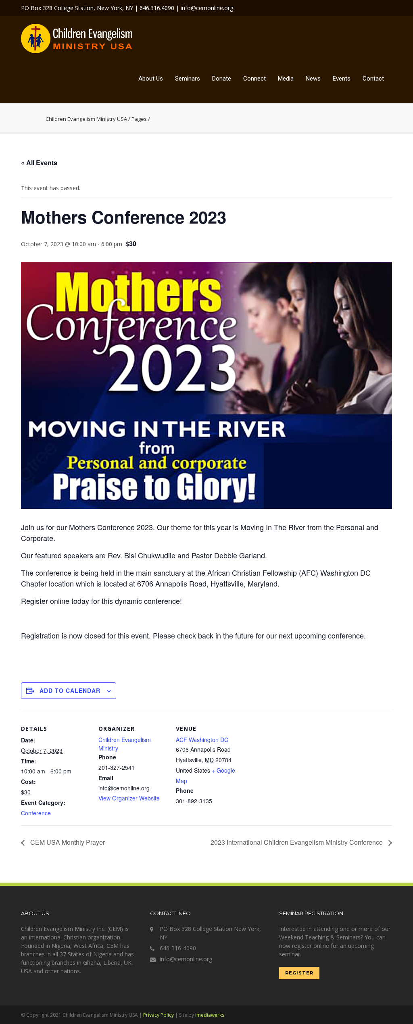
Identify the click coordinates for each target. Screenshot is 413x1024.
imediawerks (209, 1015)
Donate (221, 78)
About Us (150, 78)
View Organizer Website (129, 798)
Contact (373, 78)
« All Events (39, 162)
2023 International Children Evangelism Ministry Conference (297, 842)
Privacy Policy (158, 1015)
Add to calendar (70, 690)
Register (299, 973)
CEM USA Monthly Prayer (67, 842)
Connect (254, 78)
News (313, 78)
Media (286, 78)
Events (341, 78)
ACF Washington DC (202, 740)
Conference (36, 813)
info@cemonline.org (186, 959)
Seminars (187, 78)
